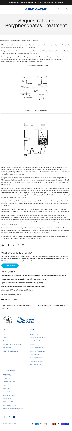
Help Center (7, 388)
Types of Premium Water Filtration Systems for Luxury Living (22, 283)
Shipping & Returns (36, 358)
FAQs (4, 385)
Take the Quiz (10, 265)
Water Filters (7, 348)
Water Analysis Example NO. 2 (51, 306)
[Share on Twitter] (13, 245)
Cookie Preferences (36, 348)
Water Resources (35, 364)
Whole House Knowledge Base (13, 409)
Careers (32, 344)
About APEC (34, 334)
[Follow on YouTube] (14, 417)
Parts (5, 337)
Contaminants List (9, 382)
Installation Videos (9, 395)
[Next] (68, 2)
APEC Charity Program (37, 341)
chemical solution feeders (10, 190)
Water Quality (4, 40)
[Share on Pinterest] (18, 245)
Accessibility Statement (37, 337)
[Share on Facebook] (8, 245)
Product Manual (8, 392)
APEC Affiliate (7, 375)
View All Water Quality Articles (11, 295)
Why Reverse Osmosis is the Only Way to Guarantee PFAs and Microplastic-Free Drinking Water (33, 275)
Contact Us (6, 378)
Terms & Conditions (36, 361)
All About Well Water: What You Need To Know (17, 290)
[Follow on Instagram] (9, 417)
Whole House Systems (10, 351)
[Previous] (3, 2)
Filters (5, 334)
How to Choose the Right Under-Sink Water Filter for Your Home (23, 286)
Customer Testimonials (37, 351)
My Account (7, 398)
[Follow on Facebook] (4, 417)
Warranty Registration (10, 405)
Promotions (7, 341)
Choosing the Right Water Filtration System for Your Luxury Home (23, 279)
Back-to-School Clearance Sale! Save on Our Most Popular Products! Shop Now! (36, 2)
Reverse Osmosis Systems (12, 344)
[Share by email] (23, 245)
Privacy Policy (34, 354)
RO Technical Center (10, 402)
